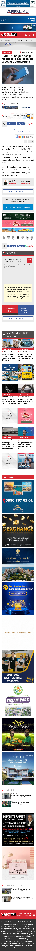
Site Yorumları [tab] (10, 308)
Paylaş (20, 123)
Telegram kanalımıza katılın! (19, 207)
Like (13, 124)
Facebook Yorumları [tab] (23, 309)
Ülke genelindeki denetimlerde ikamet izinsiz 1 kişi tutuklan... (21, 890)
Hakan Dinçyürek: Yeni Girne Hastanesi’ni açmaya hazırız (21, 795)
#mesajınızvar (12, 184)
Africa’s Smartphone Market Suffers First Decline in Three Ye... (22, 898)
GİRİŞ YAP (29, 260)
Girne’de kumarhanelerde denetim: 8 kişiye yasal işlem (21, 803)
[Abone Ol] (24, 136)
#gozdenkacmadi (25, 183)
